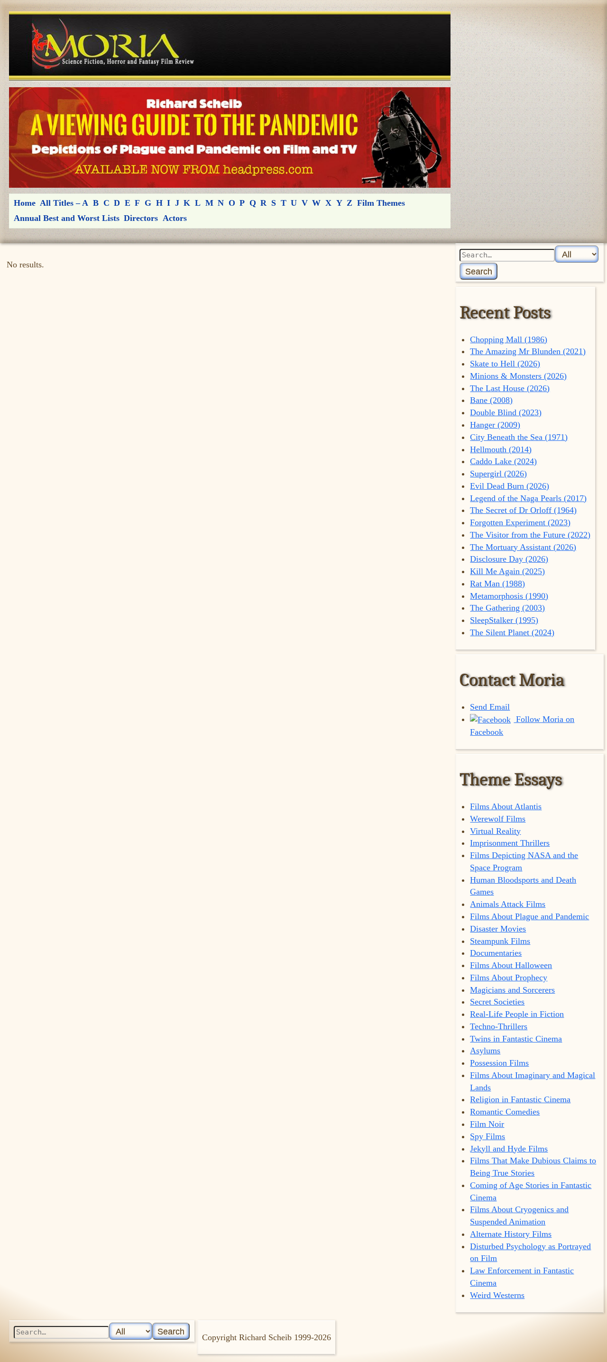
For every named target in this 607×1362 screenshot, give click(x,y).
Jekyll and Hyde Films (509, 1148)
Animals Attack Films (507, 904)
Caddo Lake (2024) (503, 461)
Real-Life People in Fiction (517, 1014)
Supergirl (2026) (498, 473)
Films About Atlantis (506, 806)
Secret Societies (497, 1001)
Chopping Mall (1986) (508, 339)
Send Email (490, 707)
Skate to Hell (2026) (505, 363)
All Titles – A (64, 203)
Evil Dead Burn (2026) (509, 486)
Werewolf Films (497, 818)
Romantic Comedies (505, 1111)
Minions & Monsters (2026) (518, 376)
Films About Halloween (511, 965)
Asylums (485, 1050)
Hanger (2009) (495, 425)
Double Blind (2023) (506, 412)
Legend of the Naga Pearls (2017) (528, 498)
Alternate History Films (511, 1234)
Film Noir (487, 1124)
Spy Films (487, 1136)
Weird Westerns (497, 1295)
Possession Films (499, 1063)
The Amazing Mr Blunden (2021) (528, 351)
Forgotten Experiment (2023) (520, 522)
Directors (141, 218)
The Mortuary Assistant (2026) (523, 547)
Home (25, 203)
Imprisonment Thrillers (510, 843)
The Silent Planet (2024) (512, 632)
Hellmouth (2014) (501, 449)
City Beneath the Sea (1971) (519, 437)
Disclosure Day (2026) (509, 559)
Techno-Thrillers (498, 1026)
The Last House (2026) (510, 388)
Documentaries (496, 953)
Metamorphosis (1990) (509, 596)
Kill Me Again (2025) (507, 571)
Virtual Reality (495, 831)
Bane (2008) (491, 400)
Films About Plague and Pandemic (529, 916)
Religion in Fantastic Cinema (520, 1099)
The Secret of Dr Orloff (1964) (523, 510)
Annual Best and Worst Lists (67, 218)
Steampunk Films (500, 941)
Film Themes (381, 203)
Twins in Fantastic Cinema (516, 1038)
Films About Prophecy (508, 977)
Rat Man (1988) (497, 583)
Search (478, 271)
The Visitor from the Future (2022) (530, 534)
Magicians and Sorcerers (512, 990)
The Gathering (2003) (507, 607)
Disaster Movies (498, 928)
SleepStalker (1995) (504, 620)
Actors (175, 218)
